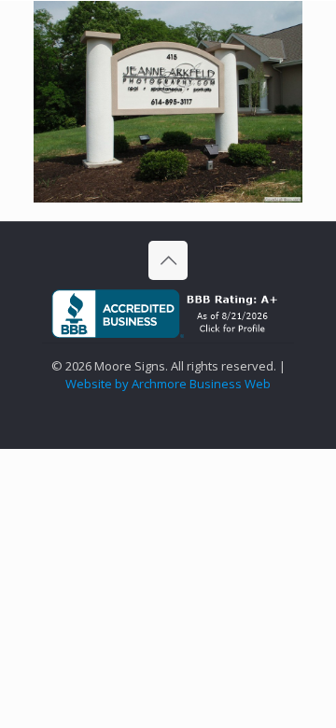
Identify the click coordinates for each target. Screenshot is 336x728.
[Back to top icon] (168, 260)
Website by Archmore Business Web (168, 383)
